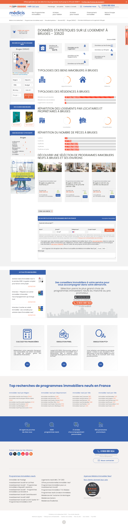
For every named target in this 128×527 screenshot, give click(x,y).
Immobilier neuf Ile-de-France (20, 396)
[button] (17, 55)
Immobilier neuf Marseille (108, 396)
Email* (57, 229)
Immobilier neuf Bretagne (18, 406)
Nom (40, 229)
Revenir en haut (64, 522)
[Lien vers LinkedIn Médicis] (19, 454)
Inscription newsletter (108, 218)
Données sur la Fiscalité (76, 63)
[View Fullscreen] (14, 61)
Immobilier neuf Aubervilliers (109, 404)
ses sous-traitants (57, 244)
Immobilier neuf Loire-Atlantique (52, 406)
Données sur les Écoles (103, 45)
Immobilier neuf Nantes (81, 404)
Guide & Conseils (70, 7)
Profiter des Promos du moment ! (93, 2)
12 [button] (16, 65)
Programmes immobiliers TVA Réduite (55, 490)
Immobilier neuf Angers (107, 398)
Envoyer (109, 230)
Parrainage (51, 7)
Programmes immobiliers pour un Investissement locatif (53, 486)
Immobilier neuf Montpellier (82, 402)
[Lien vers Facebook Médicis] (10, 454)
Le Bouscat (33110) (16, 142)
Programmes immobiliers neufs (22, 476)
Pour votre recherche (23, 32)
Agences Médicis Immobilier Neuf (97, 476)
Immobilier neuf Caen (107, 406)
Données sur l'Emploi (102, 50)
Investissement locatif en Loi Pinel (21, 483)
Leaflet (16, 73)
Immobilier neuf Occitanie (18, 404)
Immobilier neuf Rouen (107, 402)
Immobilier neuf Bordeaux (82, 398)
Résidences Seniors (48, 498)
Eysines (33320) (15, 145)
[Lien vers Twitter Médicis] (14, 454)
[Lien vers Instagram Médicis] (27, 454)
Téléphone (75, 229)
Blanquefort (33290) (16, 148)
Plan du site (77, 516)
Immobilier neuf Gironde (50, 398)
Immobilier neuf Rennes (81, 400)
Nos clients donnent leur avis (96, 480)
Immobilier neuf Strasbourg (108, 400)
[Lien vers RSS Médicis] (31, 454)
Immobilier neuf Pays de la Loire (20, 408)
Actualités (60, 7)
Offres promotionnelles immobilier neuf (55, 483)
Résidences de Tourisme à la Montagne (55, 495)
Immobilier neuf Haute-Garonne (52, 404)
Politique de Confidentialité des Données (90, 238)
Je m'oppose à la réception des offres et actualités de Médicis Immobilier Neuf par (73, 248)
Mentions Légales (37, 516)
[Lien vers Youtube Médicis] (23, 454)
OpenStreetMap (23, 74)
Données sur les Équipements (73, 56)
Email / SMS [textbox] (101, 248)
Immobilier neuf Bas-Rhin (50, 402)
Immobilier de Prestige (17, 480)
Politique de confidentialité (51, 516)
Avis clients (86, 516)
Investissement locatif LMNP (19, 497)
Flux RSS (93, 516)
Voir (27, 364)
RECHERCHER (29, 96)
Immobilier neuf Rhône (50, 396)
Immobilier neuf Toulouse (82, 396)
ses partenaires (98, 241)
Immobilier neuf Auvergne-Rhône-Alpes (21, 399)
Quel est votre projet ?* (46, 223)
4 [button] (17, 59)
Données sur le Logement (73, 48)
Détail (58, 195)
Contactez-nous (83, 297)
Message (41, 251)
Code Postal (91, 229)
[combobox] (16, 80)
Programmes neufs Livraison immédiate (56, 493)
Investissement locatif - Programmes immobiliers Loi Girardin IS (23, 491)
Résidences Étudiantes (49, 501)
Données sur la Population (100, 57)
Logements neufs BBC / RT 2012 (52, 480)
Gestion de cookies (66, 516)
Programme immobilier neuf (47, 182)
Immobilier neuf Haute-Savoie (52, 400)
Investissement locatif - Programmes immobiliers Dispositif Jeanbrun (23, 486)
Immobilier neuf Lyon (80, 406)
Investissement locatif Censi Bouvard (22, 495)
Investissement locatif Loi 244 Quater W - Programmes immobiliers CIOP (24, 501)
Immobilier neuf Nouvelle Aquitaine (21, 402)
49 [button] (21, 63)
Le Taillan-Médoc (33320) (18, 151)
